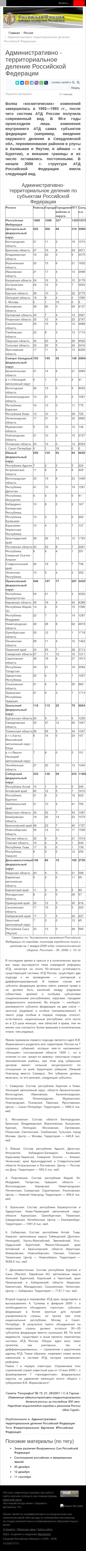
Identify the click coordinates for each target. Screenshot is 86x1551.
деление (48, 1427)
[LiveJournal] (46, 83)
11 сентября (22, 1476)
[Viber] (36, 83)
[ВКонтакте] (22, 83)
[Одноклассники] (27, 83)
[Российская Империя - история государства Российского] (34, 18)
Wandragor (44, 1534)
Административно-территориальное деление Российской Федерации (40, 1421)
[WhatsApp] (41, 83)
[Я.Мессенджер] (17, 83)
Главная (14, 33)
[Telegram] (32, 83)
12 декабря (22, 1471)
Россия (28, 33)
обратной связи (12, 1499)
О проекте (9, 1529)
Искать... (64, 3)
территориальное (27, 1427)
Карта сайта (45, 1529)
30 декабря (22, 1466)
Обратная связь (26, 1529)
